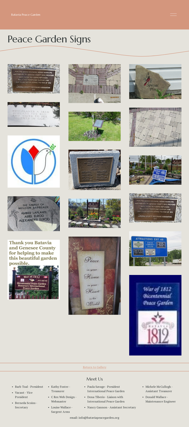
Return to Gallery (94, 367)
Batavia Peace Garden (25, 14)
